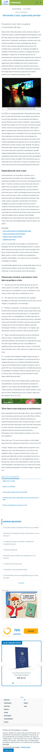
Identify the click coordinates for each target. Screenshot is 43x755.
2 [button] (17, 683)
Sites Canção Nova (40, 3)
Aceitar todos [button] (8, 750)
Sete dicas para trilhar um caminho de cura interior (19, 556)
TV (24, 700)
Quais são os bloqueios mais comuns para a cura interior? (21, 534)
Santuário (7, 715)
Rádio (26, 703)
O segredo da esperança (12, 564)
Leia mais (6, 744)
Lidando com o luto (9, 239)
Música (6, 709)
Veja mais (21, 583)
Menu (37, 3)
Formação (7, 703)
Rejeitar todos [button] (25, 747)
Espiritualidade (16, 9)
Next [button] (39, 664)
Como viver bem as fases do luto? (14, 234)
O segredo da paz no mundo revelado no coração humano (18, 542)
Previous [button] (3, 664)
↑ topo (21, 697)
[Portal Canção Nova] (5, 2)
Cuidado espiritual (10, 550)
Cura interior (27, 9)
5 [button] (29, 683)
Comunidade (8, 719)
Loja (25, 706)
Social (6, 722)
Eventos (7, 700)
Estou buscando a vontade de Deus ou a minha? (21, 527)
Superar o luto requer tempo (12, 236)
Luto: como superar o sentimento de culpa (17, 231)
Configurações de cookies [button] (11, 747)
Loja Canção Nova (12, 643)
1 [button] (13, 683)
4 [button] (25, 683)
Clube (6, 712)
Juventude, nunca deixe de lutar (15, 569)
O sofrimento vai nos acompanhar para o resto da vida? (20, 576)
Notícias (7, 706)
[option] (21, 664)
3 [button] (21, 683)
